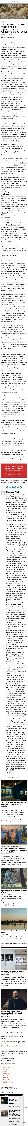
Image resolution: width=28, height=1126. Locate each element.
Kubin (15, 271)
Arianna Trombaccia (6, 894)
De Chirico (22, 365)
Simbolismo (23, 163)
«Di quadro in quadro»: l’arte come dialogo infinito (12, 972)
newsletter (22, 482)
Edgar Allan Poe (11, 225)
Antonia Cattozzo (5, 934)
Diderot (7, 209)
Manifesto (6, 1069)
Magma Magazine (8, 1080)
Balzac (4, 213)
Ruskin (10, 181)
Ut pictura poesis (6, 91)
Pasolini (17, 185)
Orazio (13, 89)
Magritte (8, 319)
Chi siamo (6, 1067)
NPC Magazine (8, 1078)
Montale (11, 185)
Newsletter (6, 1073)
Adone (10, 116)
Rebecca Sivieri (5, 854)
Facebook (23, 480)
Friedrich (9, 271)
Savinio (15, 181)
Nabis (16, 165)
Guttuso (14, 319)
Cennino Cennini (6, 278)
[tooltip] (7, 487)
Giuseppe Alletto (8, 34)
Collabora (6, 1071)
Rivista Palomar (8, 1082)
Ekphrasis (6, 194)
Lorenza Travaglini (6, 808)
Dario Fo (11, 183)
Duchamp (23, 307)
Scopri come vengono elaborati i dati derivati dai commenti (13, 1045)
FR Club (16, 475)
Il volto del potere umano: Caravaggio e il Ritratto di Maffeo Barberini (11, 1013)
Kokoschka (4, 362)
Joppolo (16, 183)
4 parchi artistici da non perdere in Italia (14, 891)
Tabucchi (11, 231)
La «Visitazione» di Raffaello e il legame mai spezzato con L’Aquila (13, 804)
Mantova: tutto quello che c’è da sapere (14, 931)
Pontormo (4, 360)
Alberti (13, 134)
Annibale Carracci (16, 110)
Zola (2, 215)
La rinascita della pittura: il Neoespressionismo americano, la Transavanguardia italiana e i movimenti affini (14, 849)
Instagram (3, 482)
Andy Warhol (21, 362)
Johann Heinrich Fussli (13, 149)
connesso (12, 1036)
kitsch (16, 410)
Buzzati (22, 185)
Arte (2, 21)
